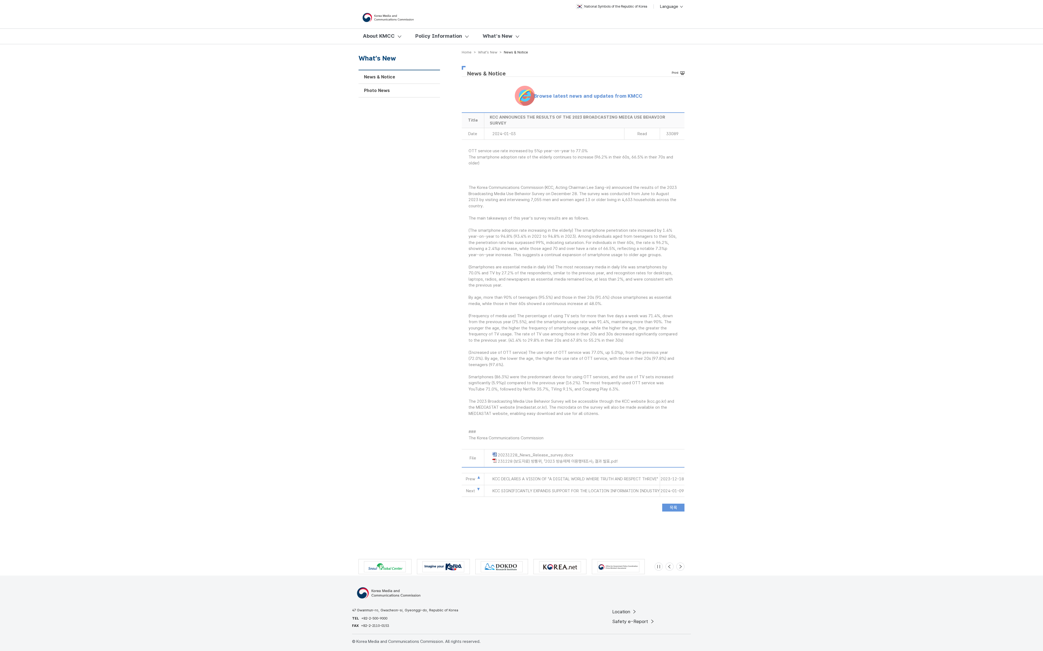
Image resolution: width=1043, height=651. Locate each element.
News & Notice (379, 77)
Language (669, 6)
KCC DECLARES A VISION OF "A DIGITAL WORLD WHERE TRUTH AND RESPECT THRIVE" (575, 479)
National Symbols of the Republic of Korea (615, 6)
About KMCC (379, 36)
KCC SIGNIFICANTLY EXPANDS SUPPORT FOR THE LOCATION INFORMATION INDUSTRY (576, 490)
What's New (498, 36)
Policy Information (438, 36)
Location (622, 611)
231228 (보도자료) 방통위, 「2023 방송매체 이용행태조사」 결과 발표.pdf (558, 461)
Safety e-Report (630, 621)
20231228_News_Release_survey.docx (535, 455)
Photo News (377, 90)
